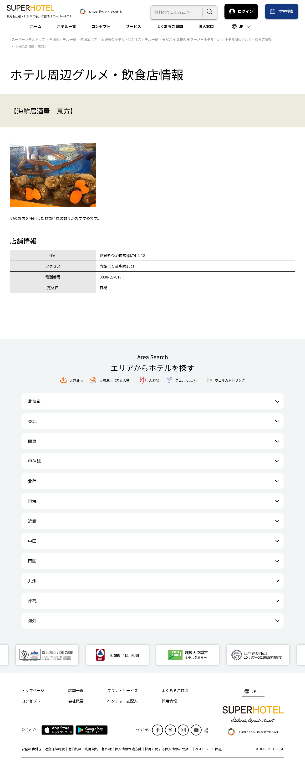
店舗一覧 (75, 690)
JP (241, 26)
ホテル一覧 (66, 26)
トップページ (32, 690)
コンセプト (100, 26)
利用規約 (91, 748)
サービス (133, 26)
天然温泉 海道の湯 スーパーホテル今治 (191, 39)
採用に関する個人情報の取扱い (168, 748)
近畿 (32, 521)
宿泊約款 (74, 748)
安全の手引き (31, 748)
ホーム (35, 26)
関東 (32, 441)
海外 (32, 620)
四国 (32, 560)
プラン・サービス (122, 690)
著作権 (107, 748)
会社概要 (75, 701)
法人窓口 (206, 26)
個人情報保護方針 (128, 748)
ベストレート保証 (208, 748)
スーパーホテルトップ (28, 39)
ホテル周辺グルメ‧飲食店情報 (248, 39)
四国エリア (88, 39)
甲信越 (34, 461)
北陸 (32, 481)
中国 (32, 541)
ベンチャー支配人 (122, 701)
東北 (32, 421)
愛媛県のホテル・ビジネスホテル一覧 (129, 39)
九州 (32, 581)
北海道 (34, 401)
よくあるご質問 (169, 26)
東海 (32, 501)
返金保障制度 (55, 748)
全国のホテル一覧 (62, 39)
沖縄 (32, 600)
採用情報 (169, 701)
